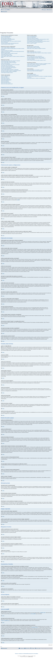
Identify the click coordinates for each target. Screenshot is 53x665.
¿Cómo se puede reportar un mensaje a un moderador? (9, 69)
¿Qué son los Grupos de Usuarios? (32, 38)
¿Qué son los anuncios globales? (6, 79)
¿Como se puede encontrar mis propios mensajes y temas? (36, 60)
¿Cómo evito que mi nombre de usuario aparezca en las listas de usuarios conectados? (12, 49)
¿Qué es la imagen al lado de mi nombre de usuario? (9, 53)
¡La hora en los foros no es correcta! (6, 50)
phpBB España (30, 656)
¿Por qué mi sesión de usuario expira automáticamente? (10, 43)
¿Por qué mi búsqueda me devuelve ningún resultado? (35, 57)
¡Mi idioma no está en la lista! (5, 52)
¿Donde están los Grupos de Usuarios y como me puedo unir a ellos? (38, 39)
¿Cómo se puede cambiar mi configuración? (8, 47)
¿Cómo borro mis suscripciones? (32, 66)
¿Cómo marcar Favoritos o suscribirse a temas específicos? (36, 64)
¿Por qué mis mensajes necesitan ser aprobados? (9, 71)
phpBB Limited (42, 612)
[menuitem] (8, 9)
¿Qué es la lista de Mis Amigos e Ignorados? (34, 51)
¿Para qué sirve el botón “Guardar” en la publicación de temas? (11, 70)
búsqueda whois (35, 627)
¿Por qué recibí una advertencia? (6, 68)
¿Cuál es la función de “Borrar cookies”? (7, 44)
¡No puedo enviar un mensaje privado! (33, 46)
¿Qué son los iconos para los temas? (7, 83)
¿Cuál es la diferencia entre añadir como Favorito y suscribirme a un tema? (39, 63)
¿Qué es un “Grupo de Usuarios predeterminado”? (35, 42)
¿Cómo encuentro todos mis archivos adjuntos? (34, 70)
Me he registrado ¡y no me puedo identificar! (8, 39)
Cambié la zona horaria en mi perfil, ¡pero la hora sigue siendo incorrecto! (12, 51)
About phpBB (33, 613)
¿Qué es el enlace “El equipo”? (32, 43)
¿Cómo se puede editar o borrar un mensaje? (8, 61)
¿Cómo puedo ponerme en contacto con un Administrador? (36, 78)
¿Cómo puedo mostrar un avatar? (6, 54)
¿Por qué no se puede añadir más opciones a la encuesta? (10, 64)
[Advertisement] (26, 22)
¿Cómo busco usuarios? (31, 59)
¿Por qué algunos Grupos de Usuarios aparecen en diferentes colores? (38, 41)
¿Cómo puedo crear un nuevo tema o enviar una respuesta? (10, 60)
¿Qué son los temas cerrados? (6, 82)
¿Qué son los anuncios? (5, 80)
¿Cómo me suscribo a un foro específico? (33, 65)
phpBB (18, 199)
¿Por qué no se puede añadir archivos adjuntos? (8, 67)
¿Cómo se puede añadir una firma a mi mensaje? (8, 62)
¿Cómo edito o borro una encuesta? (6, 65)
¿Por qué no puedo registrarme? (6, 38)
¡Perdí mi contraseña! (4, 42)
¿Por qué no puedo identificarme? (6, 40)
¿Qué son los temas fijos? (5, 81)
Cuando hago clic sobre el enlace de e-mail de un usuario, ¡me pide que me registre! (12, 57)
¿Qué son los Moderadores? (31, 37)
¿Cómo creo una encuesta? (5, 63)
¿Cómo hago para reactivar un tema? (7, 72)
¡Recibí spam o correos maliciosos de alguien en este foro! (36, 48)
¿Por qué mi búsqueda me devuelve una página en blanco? (36, 58)
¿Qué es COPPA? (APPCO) (5, 37)
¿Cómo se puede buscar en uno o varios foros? (34, 56)
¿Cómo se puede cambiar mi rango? (6, 55)
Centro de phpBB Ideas (5, 620)
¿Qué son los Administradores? (32, 36)
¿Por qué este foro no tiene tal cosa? (33, 75)
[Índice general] (19, 4)
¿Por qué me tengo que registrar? (6, 36)
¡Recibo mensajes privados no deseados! (33, 47)
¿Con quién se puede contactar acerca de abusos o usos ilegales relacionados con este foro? (39, 77)
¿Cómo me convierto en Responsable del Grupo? (35, 40)
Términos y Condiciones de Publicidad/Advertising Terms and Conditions (26, 653)
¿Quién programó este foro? (31, 74)
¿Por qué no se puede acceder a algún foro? (8, 66)
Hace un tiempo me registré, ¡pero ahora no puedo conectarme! (11, 41)
